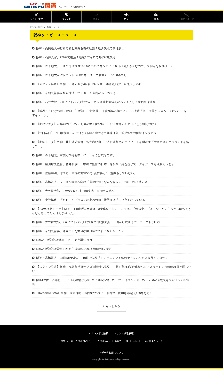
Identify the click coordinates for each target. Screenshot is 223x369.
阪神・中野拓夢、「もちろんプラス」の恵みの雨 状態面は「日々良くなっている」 (92, 200)
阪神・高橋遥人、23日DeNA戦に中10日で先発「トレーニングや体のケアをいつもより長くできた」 (102, 257)
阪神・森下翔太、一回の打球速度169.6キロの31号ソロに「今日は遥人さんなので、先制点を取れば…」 (104, 66)
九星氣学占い (79, 6)
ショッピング (36, 18)
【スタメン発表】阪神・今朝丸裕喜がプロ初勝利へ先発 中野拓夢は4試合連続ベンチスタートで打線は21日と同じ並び (111, 269)
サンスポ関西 (36, 27)
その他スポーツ (186, 18)
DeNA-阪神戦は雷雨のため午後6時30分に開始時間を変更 (74, 249)
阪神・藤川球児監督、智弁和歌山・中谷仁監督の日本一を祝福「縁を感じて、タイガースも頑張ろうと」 (105, 164)
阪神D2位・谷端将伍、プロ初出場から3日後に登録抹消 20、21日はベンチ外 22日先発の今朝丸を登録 (110, 282)
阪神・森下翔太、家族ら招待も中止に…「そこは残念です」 (76, 155)
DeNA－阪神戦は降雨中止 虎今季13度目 (64, 240)
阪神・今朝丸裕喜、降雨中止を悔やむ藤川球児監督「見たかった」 (80, 231)
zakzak (137, 341)
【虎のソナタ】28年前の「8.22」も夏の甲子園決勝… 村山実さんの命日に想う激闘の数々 (96, 124)
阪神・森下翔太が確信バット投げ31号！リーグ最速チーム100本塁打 (81, 75)
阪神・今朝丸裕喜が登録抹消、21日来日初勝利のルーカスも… (79, 93)
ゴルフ (96, 18)
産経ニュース (121, 341)
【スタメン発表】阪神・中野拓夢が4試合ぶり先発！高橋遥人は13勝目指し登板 (88, 84)
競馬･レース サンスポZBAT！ (76, 341)
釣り (126, 18)
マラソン (66, 18)
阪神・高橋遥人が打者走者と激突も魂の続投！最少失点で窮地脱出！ (81, 48)
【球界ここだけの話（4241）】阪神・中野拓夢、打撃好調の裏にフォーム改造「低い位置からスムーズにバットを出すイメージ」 (111, 113)
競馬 (156, 18)
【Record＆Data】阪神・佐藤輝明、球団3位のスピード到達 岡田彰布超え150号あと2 (93, 293)
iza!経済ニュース (154, 341)
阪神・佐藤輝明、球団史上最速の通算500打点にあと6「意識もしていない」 (86, 173)
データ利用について (112, 352)
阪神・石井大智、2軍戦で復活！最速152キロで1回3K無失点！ (77, 57)
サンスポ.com (103, 341)
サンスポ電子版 (125, 333)
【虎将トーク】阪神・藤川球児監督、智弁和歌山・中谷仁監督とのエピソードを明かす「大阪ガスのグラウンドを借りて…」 (110, 144)
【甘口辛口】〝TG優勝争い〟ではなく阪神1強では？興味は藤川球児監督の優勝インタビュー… (99, 133)
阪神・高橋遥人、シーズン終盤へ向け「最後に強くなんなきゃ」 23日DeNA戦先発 (91, 182)
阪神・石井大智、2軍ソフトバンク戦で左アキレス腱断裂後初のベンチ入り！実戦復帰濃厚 (95, 102)
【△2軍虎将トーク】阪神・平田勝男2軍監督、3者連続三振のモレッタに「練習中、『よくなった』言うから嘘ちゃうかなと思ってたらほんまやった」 (111, 211)
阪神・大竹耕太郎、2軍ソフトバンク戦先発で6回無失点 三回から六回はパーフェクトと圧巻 (98, 222)
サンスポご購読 (99, 333)
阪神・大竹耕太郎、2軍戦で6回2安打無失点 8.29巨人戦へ (75, 191)
